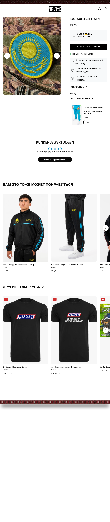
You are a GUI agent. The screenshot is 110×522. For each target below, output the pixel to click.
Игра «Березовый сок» (15, 466)
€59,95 (5, 271)
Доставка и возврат (82, 99)
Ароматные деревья (14, 451)
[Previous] (7, 56)
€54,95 (54, 271)
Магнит (7, 456)
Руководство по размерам (72, 426)
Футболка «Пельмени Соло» (15, 367)
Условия (7, 490)
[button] (99, 9)
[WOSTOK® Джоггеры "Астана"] (77, 115)
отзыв (6, 500)
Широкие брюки (11, 431)
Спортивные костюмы (15, 426)
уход (73, 94)
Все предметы (11, 421)
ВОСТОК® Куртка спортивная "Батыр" (19, 265)
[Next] (57, 56)
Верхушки (8, 436)
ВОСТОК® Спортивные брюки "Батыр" (67, 265)
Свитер (7, 446)
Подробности (78, 87)
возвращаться (66, 436)
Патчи (6, 461)
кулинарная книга (12, 470)
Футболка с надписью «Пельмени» (66, 367)
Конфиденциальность (15, 495)
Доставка (63, 431)
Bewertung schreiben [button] (55, 159)
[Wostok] (55, 9)
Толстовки (8, 441)
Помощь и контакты (69, 421)
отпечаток (8, 485)
